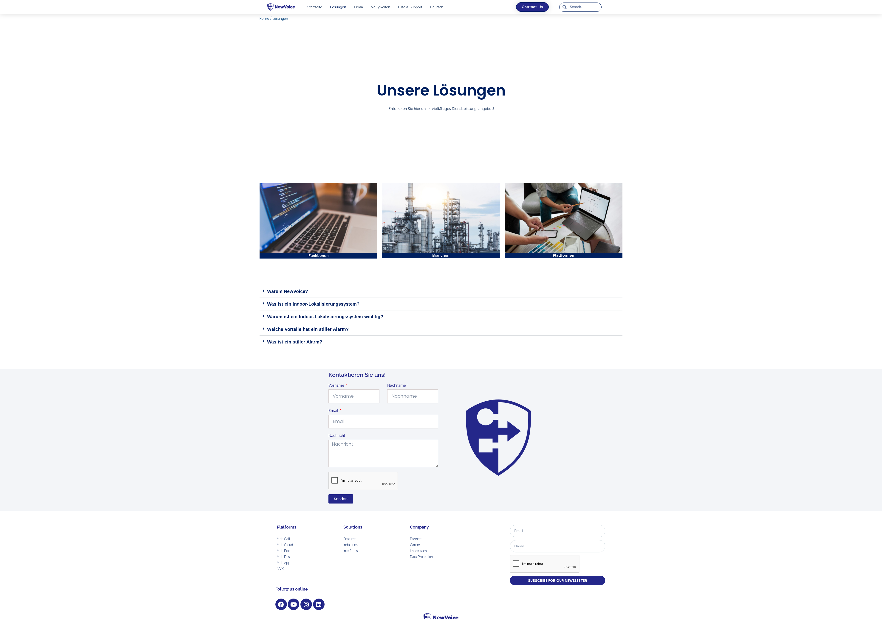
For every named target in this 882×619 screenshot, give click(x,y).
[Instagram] (306, 604)
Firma (358, 7)
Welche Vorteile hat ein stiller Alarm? (308, 329)
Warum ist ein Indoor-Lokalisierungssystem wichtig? (325, 316)
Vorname (336, 385)
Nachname (397, 385)
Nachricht (336, 435)
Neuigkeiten (380, 7)
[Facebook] (281, 604)
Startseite (314, 7)
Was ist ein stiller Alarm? (294, 341)
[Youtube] (293, 604)
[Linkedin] (319, 604)
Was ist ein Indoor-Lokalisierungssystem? (313, 304)
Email (333, 410)
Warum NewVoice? (287, 291)
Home (264, 18)
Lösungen (338, 7)
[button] (441, 291)
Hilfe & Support (410, 7)
